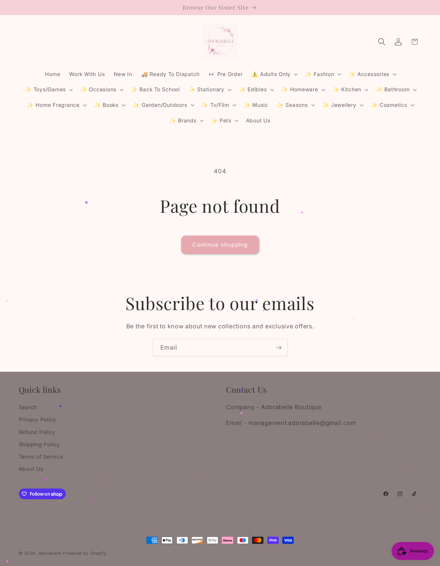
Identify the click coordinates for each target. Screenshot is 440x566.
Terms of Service (41, 456)
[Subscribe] (279, 347)
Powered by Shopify (85, 553)
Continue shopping (220, 244)
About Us (31, 469)
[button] (274, 74)
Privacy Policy (38, 419)
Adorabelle (50, 553)
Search (28, 407)
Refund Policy (37, 432)
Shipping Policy (39, 444)
